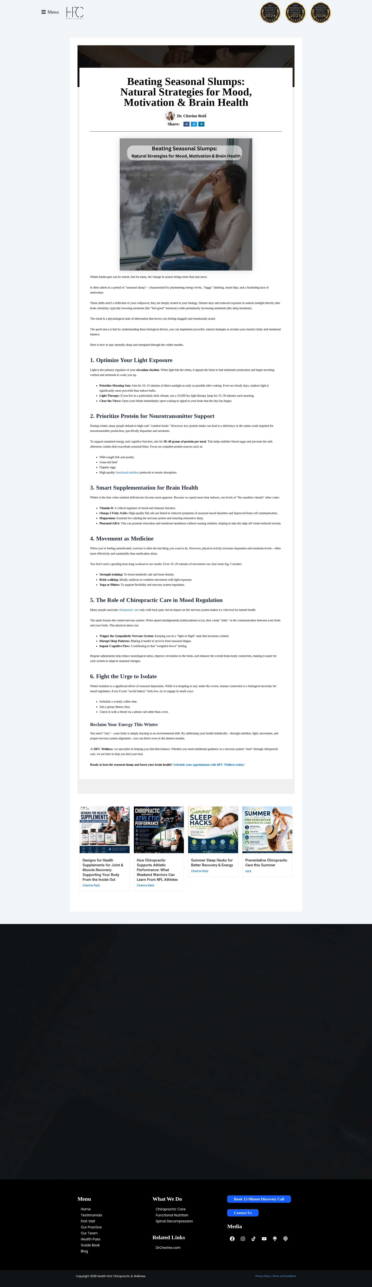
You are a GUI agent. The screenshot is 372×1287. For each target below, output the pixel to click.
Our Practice (91, 1227)
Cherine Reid (91, 885)
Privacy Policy (262, 1276)
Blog (84, 1251)
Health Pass (90, 1239)
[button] (186, 124)
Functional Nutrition (172, 1215)
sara (248, 871)
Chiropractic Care (171, 1209)
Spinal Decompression (174, 1221)
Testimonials (91, 1215)
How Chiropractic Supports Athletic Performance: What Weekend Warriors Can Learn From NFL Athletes (157, 870)
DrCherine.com (168, 1247)
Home (86, 1209)
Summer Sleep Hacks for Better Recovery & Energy (212, 862)
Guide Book (90, 1245)
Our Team (89, 1233)
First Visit (88, 1221)
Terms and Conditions (284, 1276)
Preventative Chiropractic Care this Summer (266, 862)
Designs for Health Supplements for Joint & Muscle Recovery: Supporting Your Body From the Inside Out (103, 870)
